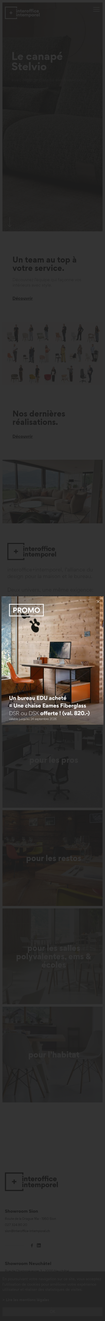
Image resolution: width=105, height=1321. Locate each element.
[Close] (98, 601)
